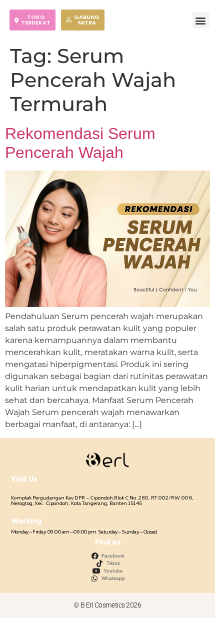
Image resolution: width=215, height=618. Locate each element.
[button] (200, 20)
